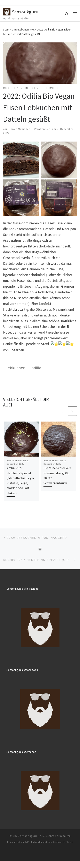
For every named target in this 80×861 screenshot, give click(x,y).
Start (6, 29)
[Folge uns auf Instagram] (4, 3)
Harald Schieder (19, 129)
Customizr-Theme (63, 842)
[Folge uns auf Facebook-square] (10, 3)
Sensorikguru (28, 836)
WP (27, 842)
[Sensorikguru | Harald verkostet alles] (6, 11)
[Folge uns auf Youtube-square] (16, 3)
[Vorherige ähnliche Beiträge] (62, 411)
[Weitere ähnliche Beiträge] (72, 411)
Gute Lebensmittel (23, 29)
